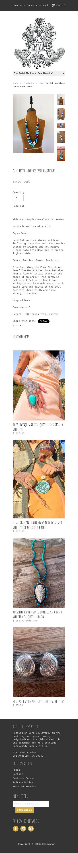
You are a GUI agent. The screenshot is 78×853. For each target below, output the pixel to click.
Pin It (17, 325)
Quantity (18, 192)
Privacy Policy (23, 782)
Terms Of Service (24, 786)
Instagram (23, 829)
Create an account (37, 5)
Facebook (16, 829)
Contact (18, 774)
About (16, 769)
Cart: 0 (60, 5)
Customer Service (24, 778)
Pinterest (31, 829)
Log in (18, 5)
